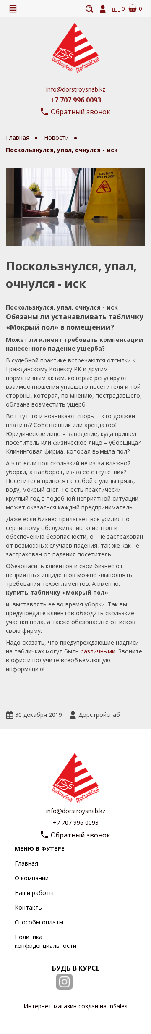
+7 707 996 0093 (75, 100)
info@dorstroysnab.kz (75, 89)
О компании (32, 878)
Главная (26, 863)
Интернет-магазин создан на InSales (75, 1006)
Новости (57, 138)
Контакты (29, 907)
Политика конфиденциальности (45, 941)
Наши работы (34, 893)
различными (98, 651)
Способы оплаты (39, 922)
